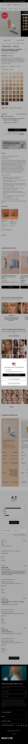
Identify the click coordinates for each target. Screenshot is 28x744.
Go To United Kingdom (14, 379)
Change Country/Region (14, 383)
